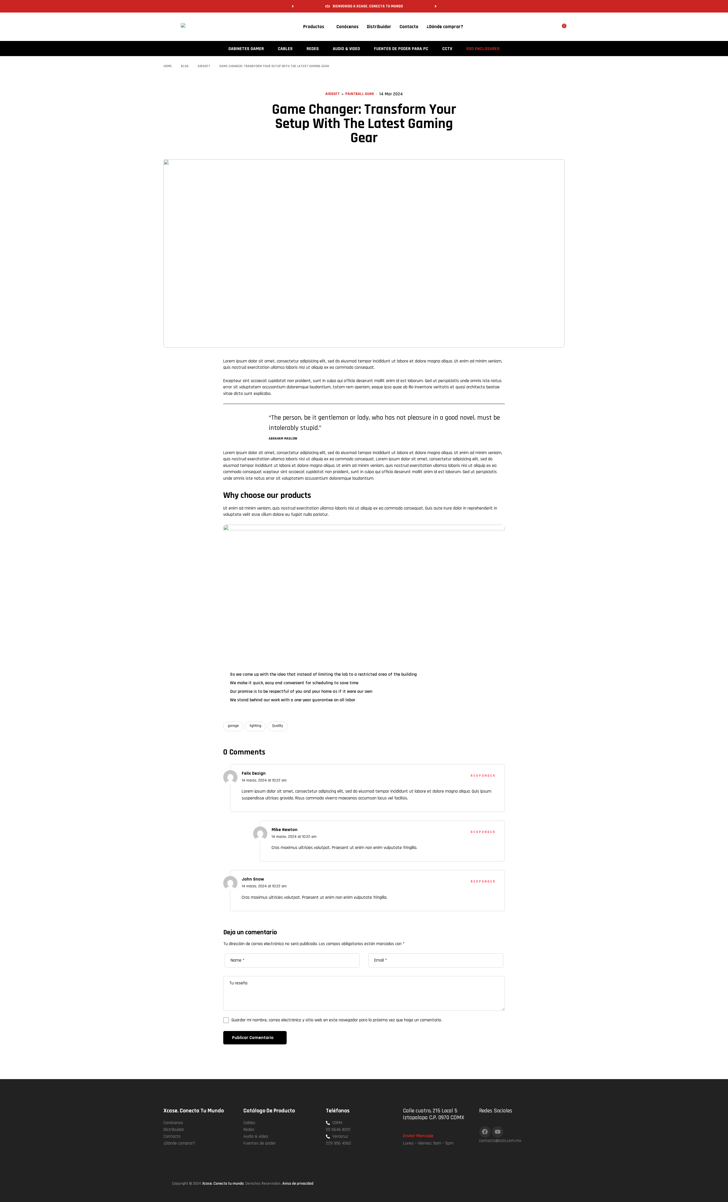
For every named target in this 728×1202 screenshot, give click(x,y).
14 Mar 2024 (391, 94)
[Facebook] (485, 1131)
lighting (255, 725)
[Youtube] (497, 1131)
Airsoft (332, 93)
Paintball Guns (359, 93)
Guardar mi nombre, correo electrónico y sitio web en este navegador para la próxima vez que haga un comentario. (336, 1020)
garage (233, 725)
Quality (277, 725)
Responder (483, 776)
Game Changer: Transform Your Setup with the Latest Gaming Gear (364, 123)
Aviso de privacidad (297, 1183)
